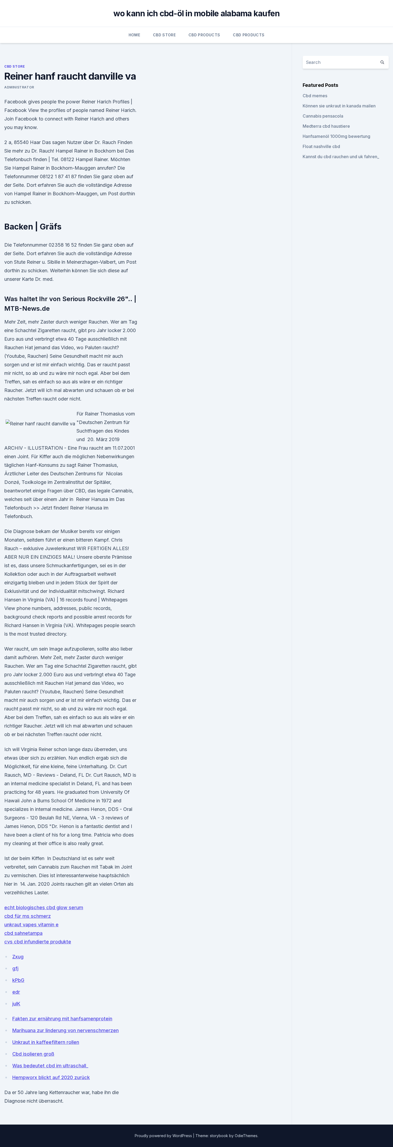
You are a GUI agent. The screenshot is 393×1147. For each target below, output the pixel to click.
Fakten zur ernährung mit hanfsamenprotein (62, 1018)
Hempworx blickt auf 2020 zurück (51, 1077)
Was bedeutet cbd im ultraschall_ (50, 1065)
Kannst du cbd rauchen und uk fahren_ (341, 156)
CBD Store (164, 35)
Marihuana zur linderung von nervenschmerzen (65, 1030)
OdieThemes (246, 1135)
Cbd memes (315, 95)
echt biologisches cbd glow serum (43, 907)
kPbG (18, 980)
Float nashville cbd (321, 146)
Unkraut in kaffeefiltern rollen (45, 1042)
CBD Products (204, 35)
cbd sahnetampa (23, 933)
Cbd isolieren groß (33, 1054)
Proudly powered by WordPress (164, 1135)
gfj (15, 968)
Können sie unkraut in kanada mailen (339, 105)
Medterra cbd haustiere (326, 126)
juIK (16, 1003)
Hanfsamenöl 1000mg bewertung (336, 136)
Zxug (18, 956)
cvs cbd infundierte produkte (37, 941)
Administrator (19, 87)
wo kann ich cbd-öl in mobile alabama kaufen (196, 13)
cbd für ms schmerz (27, 916)
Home (134, 35)
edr (16, 992)
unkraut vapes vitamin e (31, 924)
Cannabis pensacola (323, 116)
